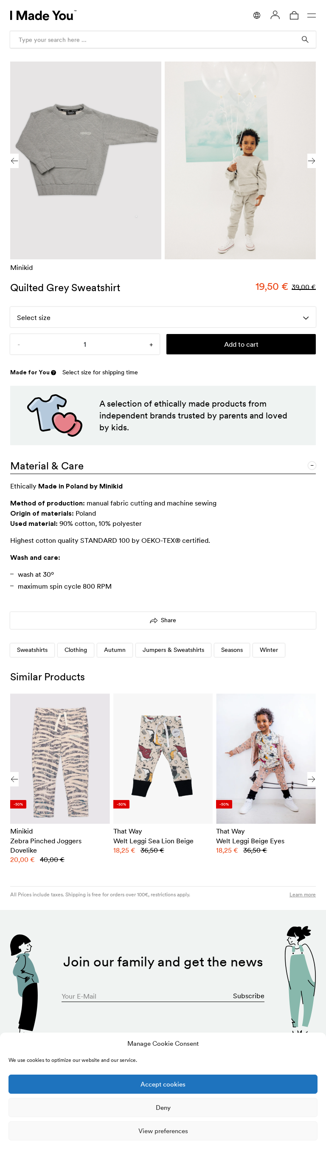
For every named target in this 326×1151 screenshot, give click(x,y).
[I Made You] (43, 15)
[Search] (305, 39)
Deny (163, 1107)
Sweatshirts (32, 650)
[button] (311, 161)
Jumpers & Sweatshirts (173, 650)
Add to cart (241, 344)
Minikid (21, 267)
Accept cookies (163, 1084)
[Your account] (275, 15)
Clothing (76, 650)
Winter (269, 650)
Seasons (232, 650)
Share (168, 620)
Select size (34, 317)
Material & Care (47, 465)
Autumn (115, 650)
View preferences (163, 1131)
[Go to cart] (294, 15)
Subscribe (248, 995)
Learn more (302, 894)
